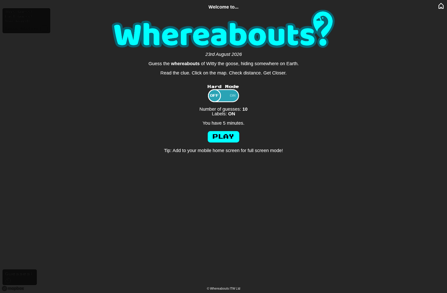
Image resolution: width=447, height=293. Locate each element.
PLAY (223, 136)
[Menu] (441, 6)
